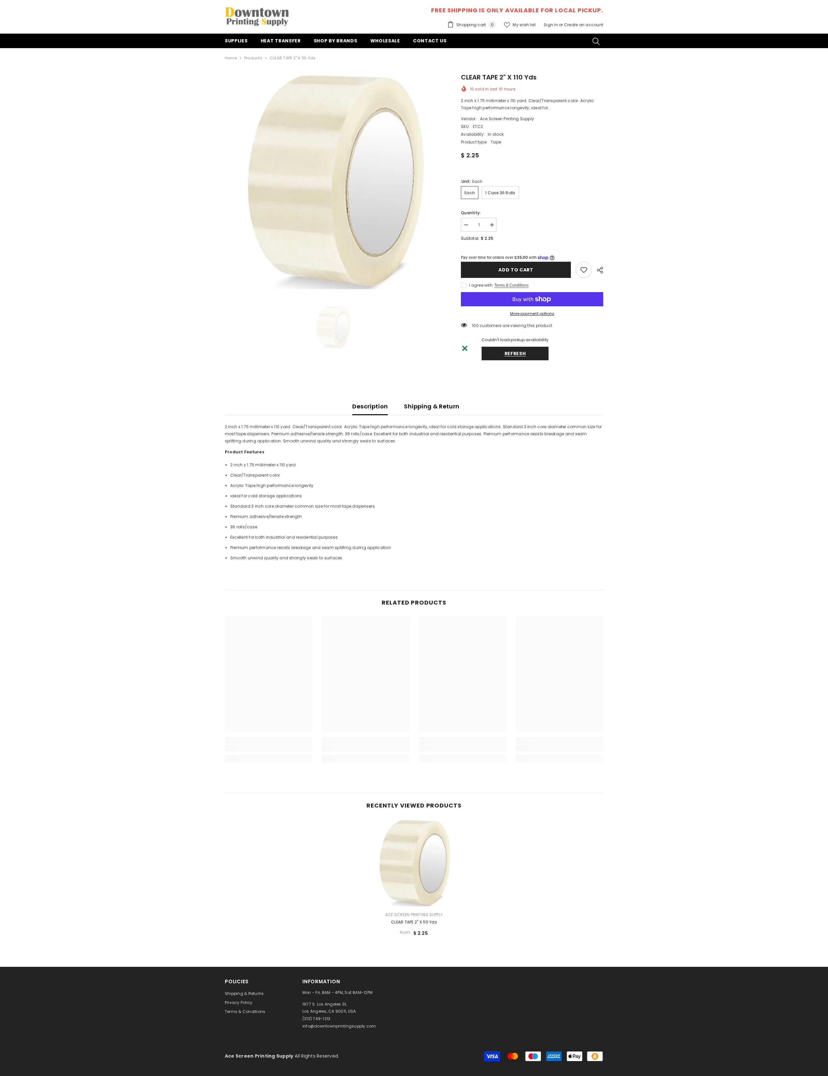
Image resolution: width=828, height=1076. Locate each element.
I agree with (481, 285)
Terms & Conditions (511, 285)
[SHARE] (597, 270)
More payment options (532, 313)
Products (253, 58)
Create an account (583, 24)
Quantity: (471, 213)
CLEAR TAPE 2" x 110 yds (414, 922)
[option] (333, 180)
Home (231, 58)
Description (370, 406)
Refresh (515, 353)
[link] (584, 270)
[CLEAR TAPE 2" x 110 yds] (414, 862)
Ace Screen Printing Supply (507, 118)
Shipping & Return (431, 406)
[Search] (596, 41)
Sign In (551, 24)
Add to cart (515, 270)
